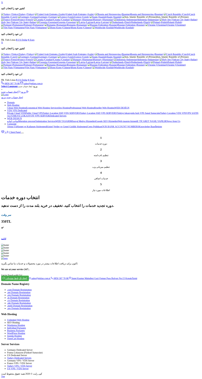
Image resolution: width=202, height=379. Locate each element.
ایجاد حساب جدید (13, 92)
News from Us (173, 121)
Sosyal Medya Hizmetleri (84, 121)
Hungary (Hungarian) (103, 19)
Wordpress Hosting (16, 325)
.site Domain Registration (19, 303)
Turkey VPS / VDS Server (19, 366)
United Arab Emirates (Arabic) (80, 14)
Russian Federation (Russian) (131, 25)
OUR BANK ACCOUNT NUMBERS (120, 126)
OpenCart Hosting (15, 338)
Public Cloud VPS (34, 113)
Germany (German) (48, 17)
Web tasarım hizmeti (127, 121)
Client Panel (15, 132)
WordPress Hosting (16, 333)
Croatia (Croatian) (61, 19)
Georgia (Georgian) (67, 22)
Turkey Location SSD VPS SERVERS (98, 113)
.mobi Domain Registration (19, 305)
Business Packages (16, 330)
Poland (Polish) (175, 22)
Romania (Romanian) (77, 25)
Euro (31, 40)
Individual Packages (16, 328)
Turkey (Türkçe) (26, 14)
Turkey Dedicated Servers (19, 358)
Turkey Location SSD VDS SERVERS (61, 113)
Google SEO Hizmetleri (107, 121)
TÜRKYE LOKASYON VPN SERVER (29, 115)
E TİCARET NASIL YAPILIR (152, 121)
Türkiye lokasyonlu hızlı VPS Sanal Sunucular (138, 113)
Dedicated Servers (57, 115)
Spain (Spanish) (114, 17)
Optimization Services (45, 121)
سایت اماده (12, 121)
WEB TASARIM (63, 121)
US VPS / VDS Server (18, 368)
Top (3, 376)
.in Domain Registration (18, 297)
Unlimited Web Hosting (18, 320)
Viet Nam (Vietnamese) (36, 27)
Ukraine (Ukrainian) (176, 25)
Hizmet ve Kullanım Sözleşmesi (31, 126)
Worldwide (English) (124, 27)
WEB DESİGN (122, 108)
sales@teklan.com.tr (33, 83)
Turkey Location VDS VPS (173, 113)
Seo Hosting (64, 108)
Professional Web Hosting (82, 108)
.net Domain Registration (18, 292)
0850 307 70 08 (12, 83)
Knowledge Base (147, 126)
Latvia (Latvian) (101, 22)
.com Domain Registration (19, 289)
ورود (23, 92)
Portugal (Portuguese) (34, 25)
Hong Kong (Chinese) (81, 27)
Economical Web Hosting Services (42, 108)
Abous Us (12, 126)
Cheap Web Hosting (16, 108)
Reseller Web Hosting (104, 108)
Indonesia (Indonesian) (148, 19)
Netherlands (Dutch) (140, 22)
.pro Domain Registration (19, 308)
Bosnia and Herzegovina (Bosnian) (146, 14)
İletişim (158, 126)
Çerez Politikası (94, 126)
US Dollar (22, 40)
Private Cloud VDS (16, 113)
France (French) (25, 19)
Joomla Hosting (14, 336)
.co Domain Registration (18, 300)
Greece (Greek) (82, 17)
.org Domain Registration (19, 295)
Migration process (26, 121)
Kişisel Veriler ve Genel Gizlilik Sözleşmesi (66, 126)
